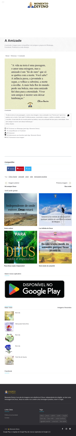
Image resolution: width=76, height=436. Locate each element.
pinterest (20, 168)
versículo (55, 421)
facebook (11, 168)
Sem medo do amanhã (47, 266)
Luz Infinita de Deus (46, 228)
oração (64, 415)
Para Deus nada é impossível (14, 266)
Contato (7, 417)
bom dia (43, 418)
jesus (47, 415)
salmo (53, 415)
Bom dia (17, 312)
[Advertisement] (38, 23)
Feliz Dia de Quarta (21, 357)
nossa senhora (60, 418)
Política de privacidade (11, 415)
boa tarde (63, 421)
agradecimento (45, 421)
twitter (28, 168)
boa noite (51, 418)
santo (59, 415)
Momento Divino (34, 128)
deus (42, 415)
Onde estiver (8, 228)
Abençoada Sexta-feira (22, 324)
